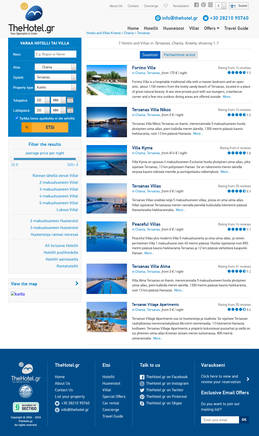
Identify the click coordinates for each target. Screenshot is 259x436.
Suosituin (150, 54)
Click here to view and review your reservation (221, 379)
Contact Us (64, 389)
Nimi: (17, 54)
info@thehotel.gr (180, 18)
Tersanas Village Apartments (155, 304)
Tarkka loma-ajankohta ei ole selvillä (47, 118)
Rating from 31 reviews (234, 266)
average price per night (45, 153)
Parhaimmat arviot (179, 54)
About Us (116, 6)
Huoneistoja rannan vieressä (54, 234)
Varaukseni (181, 6)
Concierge (151, 6)
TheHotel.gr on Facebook (167, 376)
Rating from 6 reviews (235, 148)
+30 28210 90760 (229, 18)
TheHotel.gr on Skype (164, 403)
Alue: (17, 67)
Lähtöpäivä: (21, 110)
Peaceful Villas (146, 224)
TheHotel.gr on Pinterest (166, 396)
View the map (24, 284)
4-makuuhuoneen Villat (58, 196)
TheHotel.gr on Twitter (165, 389)
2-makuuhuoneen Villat (58, 182)
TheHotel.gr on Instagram (167, 383)
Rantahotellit (67, 266)
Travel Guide (236, 28)
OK (244, 419)
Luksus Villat (67, 209)
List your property (70, 396)
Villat (194, 28)
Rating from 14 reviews (234, 67)
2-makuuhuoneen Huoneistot (54, 220)
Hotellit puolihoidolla (61, 252)
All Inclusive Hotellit (61, 245)
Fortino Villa (144, 68)
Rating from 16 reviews (234, 109)
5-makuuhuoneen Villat (58, 202)
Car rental (110, 403)
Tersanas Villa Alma (151, 266)
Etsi (50, 127)
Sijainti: (18, 77)
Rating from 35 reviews (234, 186)
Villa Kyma (142, 148)
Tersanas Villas (146, 186)
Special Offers (113, 396)
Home (133, 28)
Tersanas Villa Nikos (151, 109)
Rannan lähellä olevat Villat (55, 175)
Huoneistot (173, 28)
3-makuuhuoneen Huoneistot (54, 227)
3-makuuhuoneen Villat (58, 189)
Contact (133, 6)
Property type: (23, 87)
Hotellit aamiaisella (62, 259)
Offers (210, 28)
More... (227, 96)
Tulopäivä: (20, 100)
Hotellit (151, 28)
